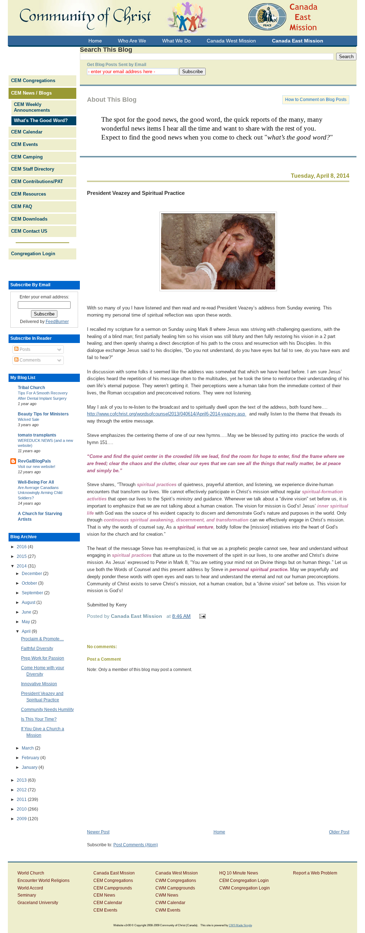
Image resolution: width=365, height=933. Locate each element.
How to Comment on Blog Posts (315, 99)
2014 (22, 566)
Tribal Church (31, 387)
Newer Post (98, 831)
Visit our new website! (36, 466)
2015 (22, 556)
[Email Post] (201, 616)
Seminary (26, 895)
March (28, 748)
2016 (22, 546)
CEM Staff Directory (32, 169)
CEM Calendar (26, 132)
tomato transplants (37, 435)
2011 (22, 799)
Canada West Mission (176, 873)
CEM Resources (28, 194)
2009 (22, 818)
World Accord (30, 888)
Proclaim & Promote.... (42, 638)
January (30, 767)
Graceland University (37, 902)
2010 (22, 809)
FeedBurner (57, 321)
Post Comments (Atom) (135, 844)
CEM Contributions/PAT (37, 181)
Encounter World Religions (43, 880)
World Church (30, 873)
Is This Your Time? (39, 719)
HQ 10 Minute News (238, 873)
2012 (22, 789)
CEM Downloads (29, 219)
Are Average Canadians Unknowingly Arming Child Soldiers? (40, 492)
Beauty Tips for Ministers (43, 414)
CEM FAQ (21, 206)
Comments (30, 360)
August (29, 602)
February (31, 757)
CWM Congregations (175, 880)
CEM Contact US (29, 231)
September (33, 592)
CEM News (104, 895)
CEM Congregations (33, 80)
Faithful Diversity (37, 648)
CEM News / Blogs (31, 93)
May (26, 621)
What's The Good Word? (41, 120)
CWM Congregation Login (244, 888)
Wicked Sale (28, 419)
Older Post (339, 831)
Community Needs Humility (47, 709)
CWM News (166, 895)
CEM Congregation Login (244, 880)
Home (219, 831)
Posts (24, 349)
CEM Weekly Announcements (32, 107)
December (32, 573)
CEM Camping (27, 157)
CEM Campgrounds (112, 888)
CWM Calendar (170, 902)
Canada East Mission (114, 873)
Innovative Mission (39, 683)
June (27, 612)
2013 (22, 780)
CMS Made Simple (240, 925)
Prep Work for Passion (42, 658)
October (30, 583)
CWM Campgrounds (175, 888)
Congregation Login (33, 253)
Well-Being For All (36, 482)
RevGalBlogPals (34, 461)
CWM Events (167, 910)
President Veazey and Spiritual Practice (136, 193)
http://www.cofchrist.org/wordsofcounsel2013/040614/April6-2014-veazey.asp (166, 414)
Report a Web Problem (315, 873)
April (27, 631)
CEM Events (24, 144)
